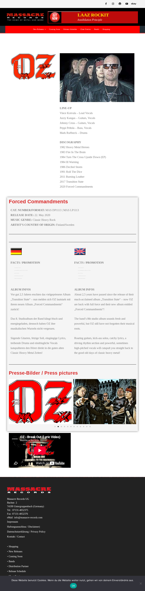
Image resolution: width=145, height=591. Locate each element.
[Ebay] (133, 4)
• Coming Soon (14, 556)
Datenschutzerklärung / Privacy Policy (26, 531)
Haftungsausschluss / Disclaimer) (23, 526)
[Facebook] (106, 4)
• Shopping (12, 546)
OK (73, 585)
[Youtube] (126, 4)
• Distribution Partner (18, 566)
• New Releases (14, 551)
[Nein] (140, 583)
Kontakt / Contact (16, 536)
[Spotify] (119, 4)
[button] (12, 401)
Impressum (12, 521)
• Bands (11, 561)
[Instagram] (112, 4)
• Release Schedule (16, 571)
